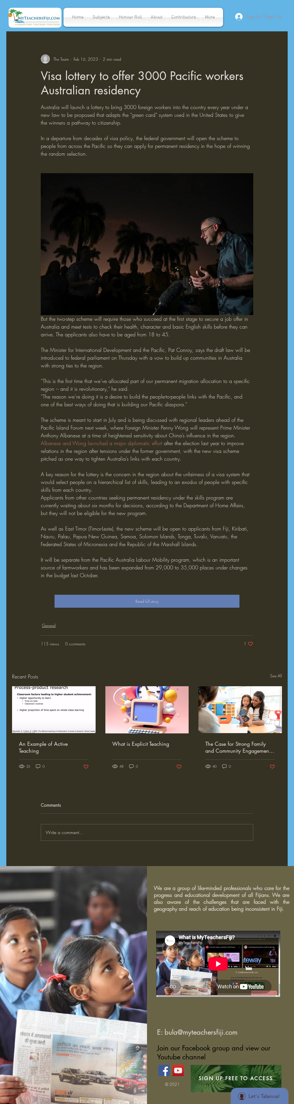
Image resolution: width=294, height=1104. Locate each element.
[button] (101, 17)
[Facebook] (164, 1070)
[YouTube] (178, 1070)
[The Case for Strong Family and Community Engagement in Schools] (240, 709)
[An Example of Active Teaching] (54, 709)
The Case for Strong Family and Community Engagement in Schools (237, 747)
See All (276, 675)
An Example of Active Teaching (43, 747)
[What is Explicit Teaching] (147, 709)
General (49, 625)
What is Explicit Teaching (140, 743)
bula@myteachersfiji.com (201, 1032)
